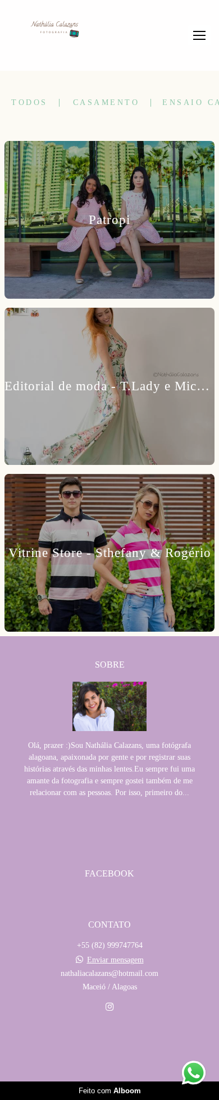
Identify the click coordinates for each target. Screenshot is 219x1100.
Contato (109, 1046)
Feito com (110, 1091)
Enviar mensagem (115, 960)
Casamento (106, 103)
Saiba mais (109, 826)
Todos (29, 103)
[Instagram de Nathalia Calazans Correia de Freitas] (109, 1007)
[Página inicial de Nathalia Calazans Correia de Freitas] (55, 30)
